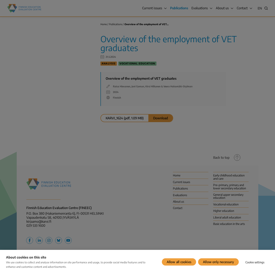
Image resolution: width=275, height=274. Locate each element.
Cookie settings (255, 262)
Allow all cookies (179, 262)
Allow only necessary (218, 262)
